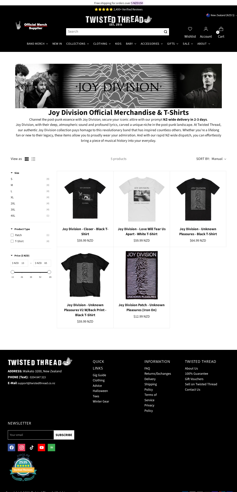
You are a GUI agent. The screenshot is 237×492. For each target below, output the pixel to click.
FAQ (147, 368)
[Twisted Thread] (118, 21)
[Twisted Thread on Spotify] (51, 447)
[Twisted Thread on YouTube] (41, 447)
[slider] (12, 272)
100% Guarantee (196, 373)
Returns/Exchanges (157, 373)
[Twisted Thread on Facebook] (11, 447)
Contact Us (192, 389)
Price (21, 256)
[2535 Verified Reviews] (23, 482)
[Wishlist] (190, 25)
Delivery (150, 379)
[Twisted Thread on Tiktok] (31, 447)
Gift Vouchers (194, 379)
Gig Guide (99, 375)
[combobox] (114, 32)
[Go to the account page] (206, 25)
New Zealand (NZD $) (222, 15)
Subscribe (64, 435)
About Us (191, 368)
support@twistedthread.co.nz (36, 383)
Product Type (22, 229)
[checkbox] (30, 179)
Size (16, 173)
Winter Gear (101, 401)
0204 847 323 (38, 377)
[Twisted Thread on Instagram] (21, 447)
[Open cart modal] (221, 25)
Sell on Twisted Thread (201, 384)
